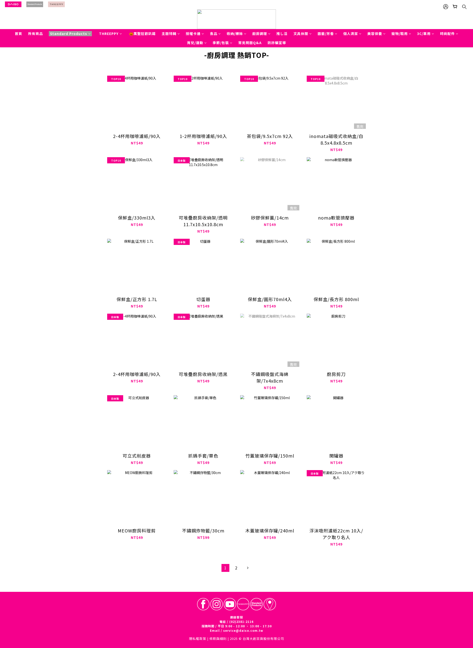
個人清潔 (350, 33)
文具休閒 (300, 33)
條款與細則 (218, 638)
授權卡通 (193, 33)
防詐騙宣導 (277, 42)
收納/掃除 (235, 33)
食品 (213, 33)
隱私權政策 (197, 638)
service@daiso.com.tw (243, 630)
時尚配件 (447, 33)
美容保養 (374, 33)
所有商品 (35, 33)
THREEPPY (108, 33)
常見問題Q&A (250, 42)
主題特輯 (169, 33)
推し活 (281, 33)
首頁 (18, 33)
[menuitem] (225, 568)
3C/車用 (424, 33)
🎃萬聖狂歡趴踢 (142, 33)
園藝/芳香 (326, 33)
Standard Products (68, 33)
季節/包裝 (221, 42)
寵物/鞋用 (399, 33)
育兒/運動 (195, 42)
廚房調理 (259, 33)
